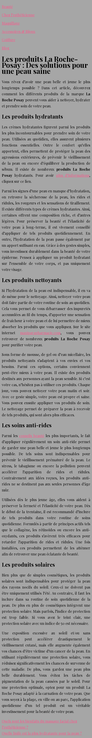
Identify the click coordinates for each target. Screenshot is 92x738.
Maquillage (11, 23)
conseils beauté (31, 435)
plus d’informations (72, 175)
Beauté (7, 6)
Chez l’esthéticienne (18, 15)
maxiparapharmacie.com (40, 332)
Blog (5, 48)
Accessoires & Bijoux (18, 31)
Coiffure (8, 39)
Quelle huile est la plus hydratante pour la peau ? (42, 733)
